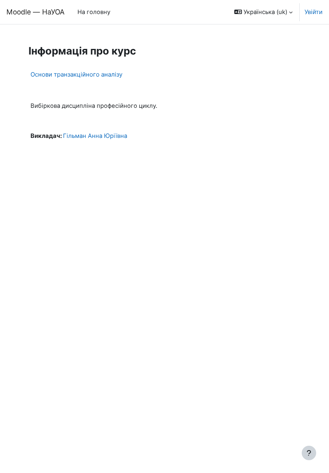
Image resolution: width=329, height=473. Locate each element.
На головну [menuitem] (93, 12)
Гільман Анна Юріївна (95, 135)
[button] (263, 12)
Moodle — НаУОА (35, 12)
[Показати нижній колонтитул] (309, 453)
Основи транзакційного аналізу (76, 74)
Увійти (314, 12)
